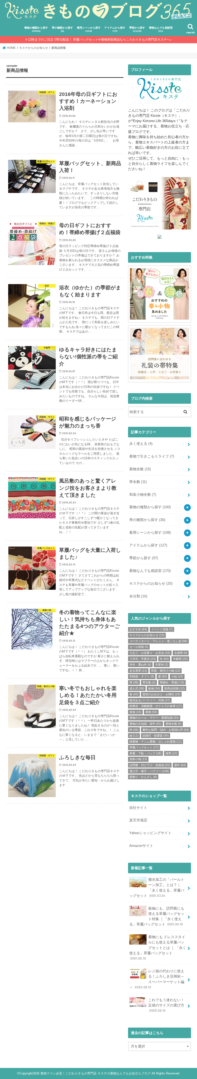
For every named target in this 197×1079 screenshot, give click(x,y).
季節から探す (137, 29)
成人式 (136, 688)
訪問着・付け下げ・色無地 (149, 765)
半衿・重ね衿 (140, 664)
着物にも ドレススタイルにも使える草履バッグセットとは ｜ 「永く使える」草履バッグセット (157, 947)
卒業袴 (161, 664)
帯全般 (138, 482)
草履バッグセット (144, 747)
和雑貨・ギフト (141, 676)
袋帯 (171, 753)
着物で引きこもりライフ (151, 456)
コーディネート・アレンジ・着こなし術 (158, 641)
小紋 (177, 676)
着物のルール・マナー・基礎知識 (154, 717)
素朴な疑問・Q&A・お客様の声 (165, 730)
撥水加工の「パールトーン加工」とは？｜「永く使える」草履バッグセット (156, 888)
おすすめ (138, 629)
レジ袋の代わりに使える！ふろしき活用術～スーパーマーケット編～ (156, 979)
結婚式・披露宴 (155, 735)
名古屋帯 (138, 670)
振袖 (154, 688)
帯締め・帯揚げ (172, 682)
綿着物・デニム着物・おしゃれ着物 (155, 741)
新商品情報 (174, 688)
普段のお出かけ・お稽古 (161, 694)
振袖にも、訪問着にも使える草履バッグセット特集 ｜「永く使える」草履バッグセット (156, 916)
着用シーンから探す (89, 29)
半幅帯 (180, 659)
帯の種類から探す (62, 29)
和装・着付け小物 (165, 670)
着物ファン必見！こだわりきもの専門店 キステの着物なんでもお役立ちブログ (95, 1073)
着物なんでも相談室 (161, 29)
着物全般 (140, 469)
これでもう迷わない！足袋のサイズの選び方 (166, 1005)
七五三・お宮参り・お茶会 (149, 653)
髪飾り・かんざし (143, 777)
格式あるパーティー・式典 (149, 700)
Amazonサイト (141, 846)
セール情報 (138, 647)
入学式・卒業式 (142, 659)
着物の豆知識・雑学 (145, 724)
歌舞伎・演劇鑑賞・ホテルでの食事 (155, 706)
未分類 (138, 596)
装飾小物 (138, 759)
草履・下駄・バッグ (145, 753)
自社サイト (138, 808)
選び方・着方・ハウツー (149, 771)
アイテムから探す (114, 29)
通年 (180, 765)
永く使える (141, 444)
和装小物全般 (142, 494)
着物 (151, 712)
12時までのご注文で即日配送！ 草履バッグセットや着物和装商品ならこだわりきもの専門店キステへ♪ (100, 39)
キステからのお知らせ (150, 583)
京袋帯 (180, 653)
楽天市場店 (138, 820)
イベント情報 (162, 629)
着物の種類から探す (36, 29)
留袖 (135, 712)
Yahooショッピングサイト (150, 833)
